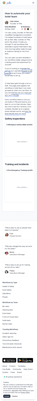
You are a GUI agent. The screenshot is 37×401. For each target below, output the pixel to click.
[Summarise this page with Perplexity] (28, 29)
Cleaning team (7, 310)
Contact (5, 372)
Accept (6, 396)
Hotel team (6, 320)
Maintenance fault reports (12, 347)
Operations (6, 293)
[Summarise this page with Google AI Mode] (31, 29)
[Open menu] (33, 3)
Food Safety (6, 290)
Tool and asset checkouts (12, 344)
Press (13, 372)
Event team (6, 313)
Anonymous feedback (10, 340)
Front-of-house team (10, 317)
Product (12, 366)
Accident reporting (9, 333)
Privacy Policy (25, 392)
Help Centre (28, 369)
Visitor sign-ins (7, 337)
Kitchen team (7, 324)
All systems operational (14, 377)
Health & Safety (8, 286)
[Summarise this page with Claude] (25, 29)
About (4, 366)
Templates (21, 366)
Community (17, 369)
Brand (19, 372)
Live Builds (6, 369)
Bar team (5, 306)
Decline (15, 396)
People (5, 297)
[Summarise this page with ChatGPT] (22, 29)
